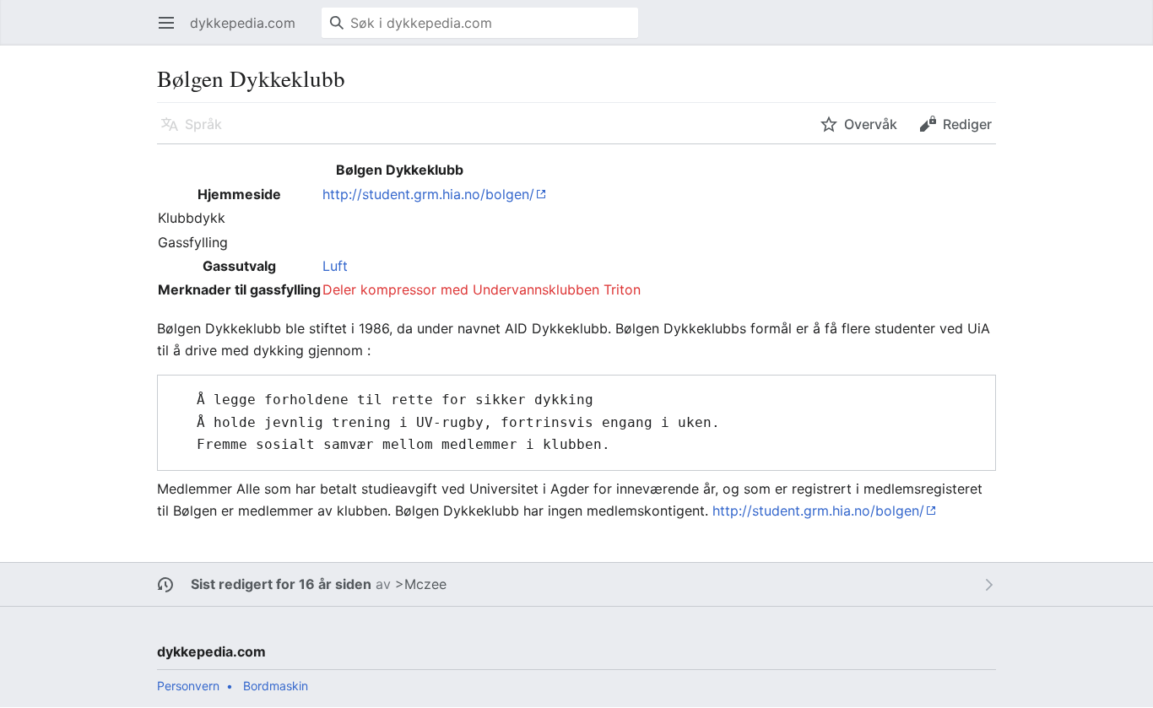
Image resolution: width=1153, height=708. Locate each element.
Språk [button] (203, 124)
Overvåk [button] (870, 124)
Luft (335, 265)
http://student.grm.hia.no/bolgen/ (428, 194)
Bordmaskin (275, 685)
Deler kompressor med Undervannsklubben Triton (481, 289)
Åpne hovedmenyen (172, 31)
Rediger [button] (967, 124)
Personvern (188, 685)
